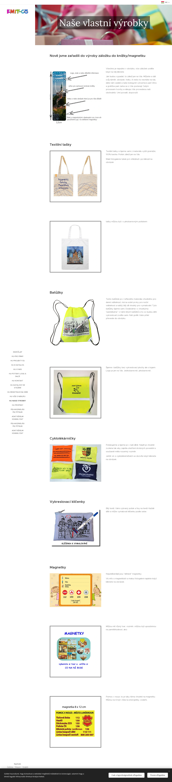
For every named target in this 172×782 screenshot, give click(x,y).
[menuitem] (17, 352)
